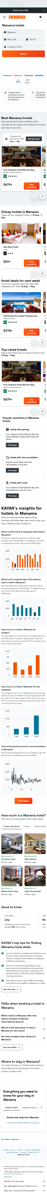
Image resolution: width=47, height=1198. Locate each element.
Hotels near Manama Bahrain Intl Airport (23, 1123)
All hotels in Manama (10, 1139)
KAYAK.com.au (9, 1150)
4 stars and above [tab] (11, 826)
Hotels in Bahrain (12, 1152)
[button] (44, 10)
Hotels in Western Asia (29, 1152)
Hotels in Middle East (32, 1150)
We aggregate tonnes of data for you (20, 1186)
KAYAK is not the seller (14, 1181)
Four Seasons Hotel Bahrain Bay (19, 170)
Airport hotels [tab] (11, 1107)
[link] (12, 445)
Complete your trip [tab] (30, 1107)
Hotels (19, 1150)
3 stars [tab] (27, 826)
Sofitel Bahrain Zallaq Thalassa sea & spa (21, 316)
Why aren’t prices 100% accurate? (19, 1190)
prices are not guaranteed (13, 1174)
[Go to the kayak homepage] (17, 17)
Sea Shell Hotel (10, 247)
